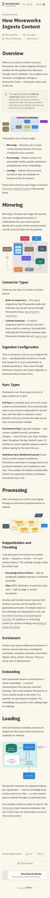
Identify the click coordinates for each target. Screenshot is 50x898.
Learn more (41, 336)
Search (29, 4)
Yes (30, 854)
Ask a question (11, 34)
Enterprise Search (10, 14)
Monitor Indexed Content (17, 188)
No (42, 854)
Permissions (8, 808)
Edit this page (27, 863)
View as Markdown (13, 38)
